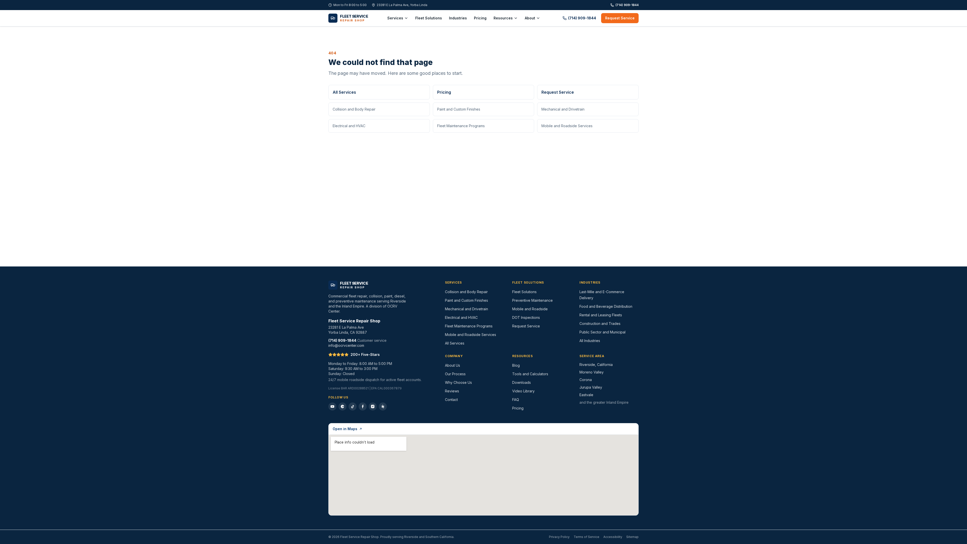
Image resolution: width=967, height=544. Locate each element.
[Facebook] (363, 406)
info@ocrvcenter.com (346, 345)
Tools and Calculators (530, 374)
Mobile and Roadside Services (567, 126)
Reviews (452, 391)
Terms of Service (586, 537)
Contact (451, 399)
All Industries (589, 340)
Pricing (480, 18)
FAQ (515, 399)
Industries (458, 18)
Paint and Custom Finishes (458, 109)
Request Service (620, 18)
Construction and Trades (599, 323)
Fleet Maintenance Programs (461, 126)
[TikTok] (353, 406)
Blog (516, 365)
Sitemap (632, 537)
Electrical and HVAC (349, 126)
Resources (503, 18)
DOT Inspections (526, 317)
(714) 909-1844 (627, 5)
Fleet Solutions (428, 18)
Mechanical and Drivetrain (562, 109)
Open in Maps (345, 429)
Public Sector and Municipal (602, 332)
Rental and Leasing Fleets (600, 315)
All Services (344, 92)
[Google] (342, 406)
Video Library (523, 391)
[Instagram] (373, 406)
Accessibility (612, 537)
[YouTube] (332, 406)
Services (395, 18)
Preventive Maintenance (532, 300)
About (530, 18)
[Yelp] (383, 406)
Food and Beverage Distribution (605, 306)
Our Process (455, 374)
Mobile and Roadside (530, 309)
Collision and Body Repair (354, 109)
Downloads (521, 382)
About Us (452, 365)
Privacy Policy (559, 537)
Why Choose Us (458, 382)
